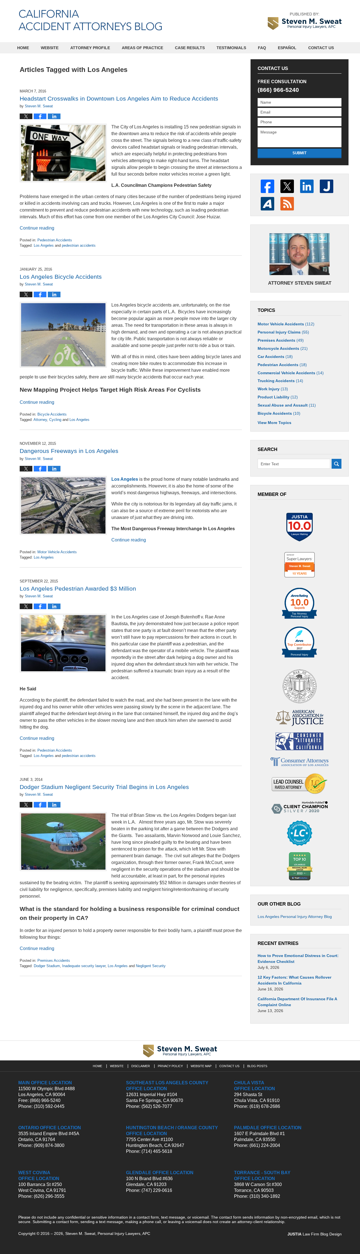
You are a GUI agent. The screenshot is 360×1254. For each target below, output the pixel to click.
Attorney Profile (90, 48)
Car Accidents (275, 356)
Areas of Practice (142, 48)
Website (49, 48)
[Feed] (287, 203)
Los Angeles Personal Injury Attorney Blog (295, 916)
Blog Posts (257, 1066)
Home (23, 48)
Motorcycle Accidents (283, 348)
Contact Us (321, 48)
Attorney (40, 420)
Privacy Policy (170, 1066)
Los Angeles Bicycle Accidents (61, 276)
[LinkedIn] (307, 186)
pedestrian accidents (79, 245)
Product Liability (278, 397)
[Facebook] (267, 186)
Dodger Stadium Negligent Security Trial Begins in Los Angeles (104, 787)
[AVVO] (267, 203)
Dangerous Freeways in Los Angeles (69, 451)
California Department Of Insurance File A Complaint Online (297, 1002)
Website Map (201, 1066)
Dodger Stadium (47, 966)
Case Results (190, 48)
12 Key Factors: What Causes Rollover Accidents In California (294, 980)
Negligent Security (151, 966)
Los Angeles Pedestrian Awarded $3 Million (78, 588)
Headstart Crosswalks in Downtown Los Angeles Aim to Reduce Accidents (119, 98)
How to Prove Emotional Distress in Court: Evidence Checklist (298, 958)
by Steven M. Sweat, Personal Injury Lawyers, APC (305, 21)
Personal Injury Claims (283, 332)
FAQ (262, 48)
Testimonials (231, 48)
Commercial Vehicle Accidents (291, 373)
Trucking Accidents (280, 380)
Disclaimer (140, 1066)
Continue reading (37, 228)
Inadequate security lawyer (83, 966)
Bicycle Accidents (52, 414)
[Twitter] (287, 186)
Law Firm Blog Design (314, 1234)
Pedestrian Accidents (54, 240)
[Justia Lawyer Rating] (299, 527)
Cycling (55, 420)
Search (336, 464)
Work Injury (273, 389)
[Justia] (326, 186)
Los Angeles (44, 245)
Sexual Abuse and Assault (287, 405)
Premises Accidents (53, 960)
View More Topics (274, 422)
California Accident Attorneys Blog (90, 20)
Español (287, 48)
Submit (299, 153)
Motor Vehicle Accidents (57, 552)
